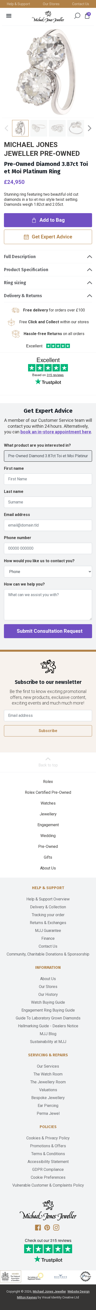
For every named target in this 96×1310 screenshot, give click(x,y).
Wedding (48, 835)
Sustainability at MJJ (48, 1041)
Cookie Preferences (48, 1177)
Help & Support (18, 4)
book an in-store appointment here (55, 431)
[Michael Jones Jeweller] (48, 16)
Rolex (48, 781)
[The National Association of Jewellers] (10, 1276)
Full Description (20, 256)
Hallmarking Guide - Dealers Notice (48, 1026)
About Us (48, 868)
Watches (48, 803)
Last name (13, 491)
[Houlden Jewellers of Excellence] (60, 1276)
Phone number (17, 537)
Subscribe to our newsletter (48, 682)
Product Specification (26, 269)
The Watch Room (48, 1074)
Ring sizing (15, 282)
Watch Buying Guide (48, 1002)
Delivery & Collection (48, 907)
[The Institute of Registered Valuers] (35, 1276)
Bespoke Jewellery (48, 1097)
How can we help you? (24, 584)
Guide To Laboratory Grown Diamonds (48, 1018)
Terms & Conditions (48, 1153)
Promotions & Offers (48, 1146)
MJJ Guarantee (48, 930)
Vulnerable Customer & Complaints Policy (48, 1185)
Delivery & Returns (23, 295)
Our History (48, 994)
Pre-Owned (48, 846)
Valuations (48, 1090)
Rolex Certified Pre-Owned (48, 792)
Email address (17, 514)
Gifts (48, 857)
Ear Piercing (48, 1105)
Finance (48, 938)
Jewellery (48, 814)
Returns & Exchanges (48, 922)
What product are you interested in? (37, 445)
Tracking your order (48, 915)
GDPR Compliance (48, 1169)
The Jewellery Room (48, 1082)
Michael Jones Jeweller (49, 1291)
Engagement (48, 825)
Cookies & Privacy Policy (48, 1138)
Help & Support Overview (48, 899)
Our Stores (51, 4)
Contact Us (80, 4)
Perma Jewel (48, 1113)
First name (14, 468)
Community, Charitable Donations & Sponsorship (48, 954)
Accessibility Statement (48, 1161)
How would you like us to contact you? (39, 561)
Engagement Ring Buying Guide (48, 1010)
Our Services (48, 1066)
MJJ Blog (48, 1033)
